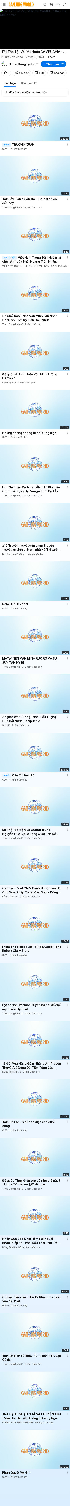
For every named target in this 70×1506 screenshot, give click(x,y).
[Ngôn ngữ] (51, 4)
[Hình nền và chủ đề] (58, 4)
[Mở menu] (4, 4)
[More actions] (67, 144)
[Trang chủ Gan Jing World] (21, 4)
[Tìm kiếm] (45, 4)
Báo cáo (59, 72)
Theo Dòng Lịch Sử (23, 64)
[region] (35, 29)
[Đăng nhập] (65, 4)
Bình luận (10, 83)
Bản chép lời (29, 83)
